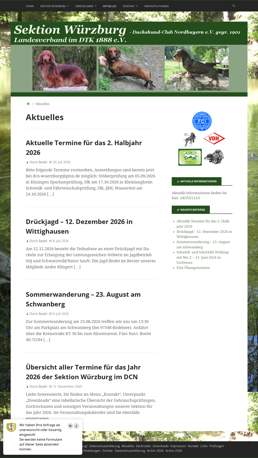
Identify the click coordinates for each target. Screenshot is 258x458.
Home (30, 6)
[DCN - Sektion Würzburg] (129, 59)
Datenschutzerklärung (104, 446)
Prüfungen (216, 446)
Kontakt (129, 6)
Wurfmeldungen (89, 451)
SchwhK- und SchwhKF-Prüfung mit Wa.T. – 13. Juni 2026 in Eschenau (203, 257)
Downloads (161, 446)
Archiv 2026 (155, 451)
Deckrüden (143, 446)
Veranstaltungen (156, 6)
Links (204, 446)
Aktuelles (109, 6)
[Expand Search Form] (233, 5)
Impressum (178, 446)
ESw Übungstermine (193, 268)
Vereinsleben (84, 6)
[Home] (28, 103)
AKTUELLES (190, 198)
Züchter (107, 451)
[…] (50, 194)
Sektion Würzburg (53, 6)
